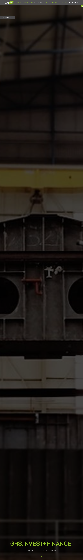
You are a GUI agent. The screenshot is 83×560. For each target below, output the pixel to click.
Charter (19, 2)
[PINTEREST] (77, 2)
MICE (31, 2)
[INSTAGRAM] (74, 2)
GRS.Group (55, 2)
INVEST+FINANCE (39, 2)
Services (47, 2)
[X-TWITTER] (71, 2)
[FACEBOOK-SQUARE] (72, 2)
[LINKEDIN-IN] (69, 2)
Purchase (26, 2)
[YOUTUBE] (75, 2)
